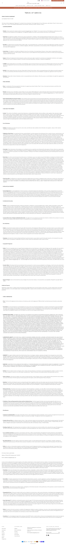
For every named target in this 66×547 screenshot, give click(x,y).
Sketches (3, 534)
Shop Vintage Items (39, 5)
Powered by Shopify (33, 543)
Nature (3, 537)
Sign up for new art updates (57, 0)
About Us (48, 5)
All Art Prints (4, 528)
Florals (3, 531)
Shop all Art (30, 5)
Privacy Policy (16, 534)
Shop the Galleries (20, 5)
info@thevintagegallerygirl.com (10, 457)
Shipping (15, 528)
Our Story (16, 531)
